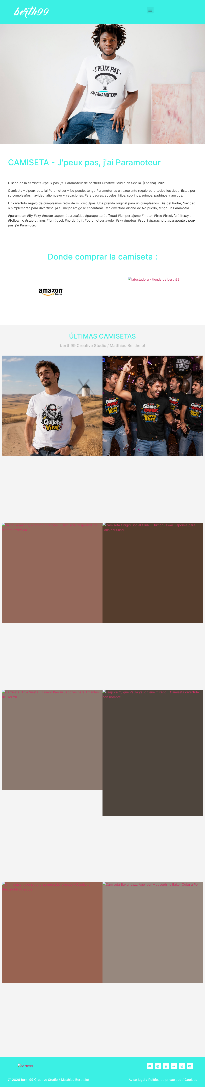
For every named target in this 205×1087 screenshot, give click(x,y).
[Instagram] (182, 1066)
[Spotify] (158, 1066)
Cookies (191, 1080)
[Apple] (166, 1066)
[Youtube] (150, 1066)
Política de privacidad (164, 1080)
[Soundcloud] (174, 1066)
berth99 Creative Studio (39, 1080)
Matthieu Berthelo (74, 1080)
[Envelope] (190, 1066)
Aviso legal (137, 1080)
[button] (150, 10)
